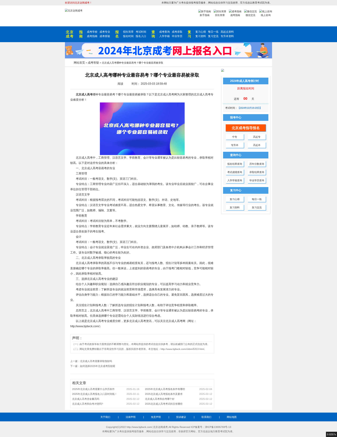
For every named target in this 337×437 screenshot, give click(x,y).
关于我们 (105, 417)
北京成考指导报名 (246, 128)
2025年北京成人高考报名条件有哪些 (178, 389)
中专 (234, 136)
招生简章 (128, 31)
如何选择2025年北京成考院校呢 (97, 366)
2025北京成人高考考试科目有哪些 (178, 403)
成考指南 (92, 36)
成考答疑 (105, 36)
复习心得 (200, 31)
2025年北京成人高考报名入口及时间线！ (105, 394)
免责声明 (156, 417)
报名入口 (141, 36)
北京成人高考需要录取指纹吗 (96, 361)
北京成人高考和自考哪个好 (178, 398)
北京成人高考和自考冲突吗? (105, 403)
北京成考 (70, 34)
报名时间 (128, 36)
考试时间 (141, 31)
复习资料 (200, 36)
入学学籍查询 (234, 180)
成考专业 (105, 31)
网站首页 (79, 62)
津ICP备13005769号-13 (218, 427)
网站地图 (232, 417)
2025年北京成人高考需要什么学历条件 (105, 389)
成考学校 (92, 31)
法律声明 (131, 417)
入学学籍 (164, 36)
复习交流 (213, 36)
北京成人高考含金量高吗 (105, 398)
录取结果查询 (256, 172)
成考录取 (177, 31)
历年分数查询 (256, 163)
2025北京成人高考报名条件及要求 (178, 394)
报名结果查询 (234, 163)
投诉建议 (181, 417)
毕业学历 (177, 36)
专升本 (234, 145)
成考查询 (164, 31)
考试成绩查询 (234, 172)
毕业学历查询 (256, 180)
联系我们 (206, 417)
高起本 (256, 145)
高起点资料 (227, 31)
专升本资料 (227, 36)
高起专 (256, 136)
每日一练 (213, 31)
